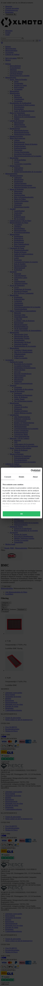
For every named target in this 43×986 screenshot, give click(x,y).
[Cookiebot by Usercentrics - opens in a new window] (30, 470)
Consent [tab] (7, 477)
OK (21, 514)
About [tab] (35, 477)
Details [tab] (21, 477)
